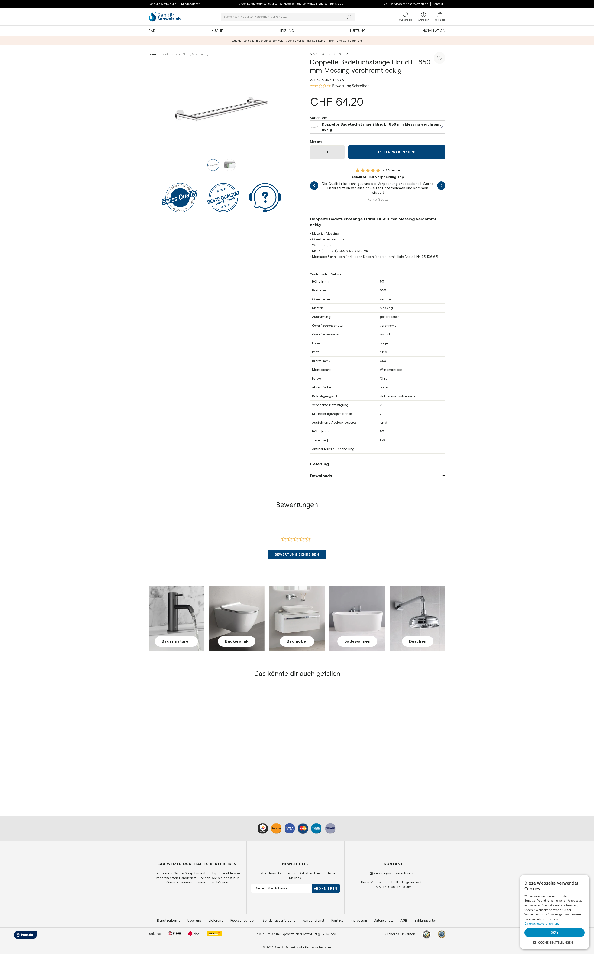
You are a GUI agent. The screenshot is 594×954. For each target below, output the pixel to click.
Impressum (358, 920)
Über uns (194, 920)
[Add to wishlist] (440, 58)
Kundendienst (190, 4)
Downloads (321, 475)
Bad (152, 30)
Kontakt (438, 4)
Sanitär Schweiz (329, 54)
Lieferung (319, 464)
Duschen (417, 641)
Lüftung (358, 30)
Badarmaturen (176, 641)
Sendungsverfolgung (162, 4)
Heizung (286, 30)
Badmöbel (297, 641)
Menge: (316, 142)
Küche (217, 30)
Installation (434, 30)
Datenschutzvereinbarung (542, 923)
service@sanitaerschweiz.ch (395, 873)
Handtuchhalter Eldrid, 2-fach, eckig (179, 766)
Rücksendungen (242, 920)
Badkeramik (237, 641)
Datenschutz (384, 920)
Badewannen (357, 641)
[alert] (554, 912)
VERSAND (330, 934)
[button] (297, 554)
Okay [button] (554, 933)
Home (152, 54)
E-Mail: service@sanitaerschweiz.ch (404, 4)
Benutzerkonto (169, 920)
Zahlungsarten (425, 920)
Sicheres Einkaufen (400, 934)
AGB (403, 920)
